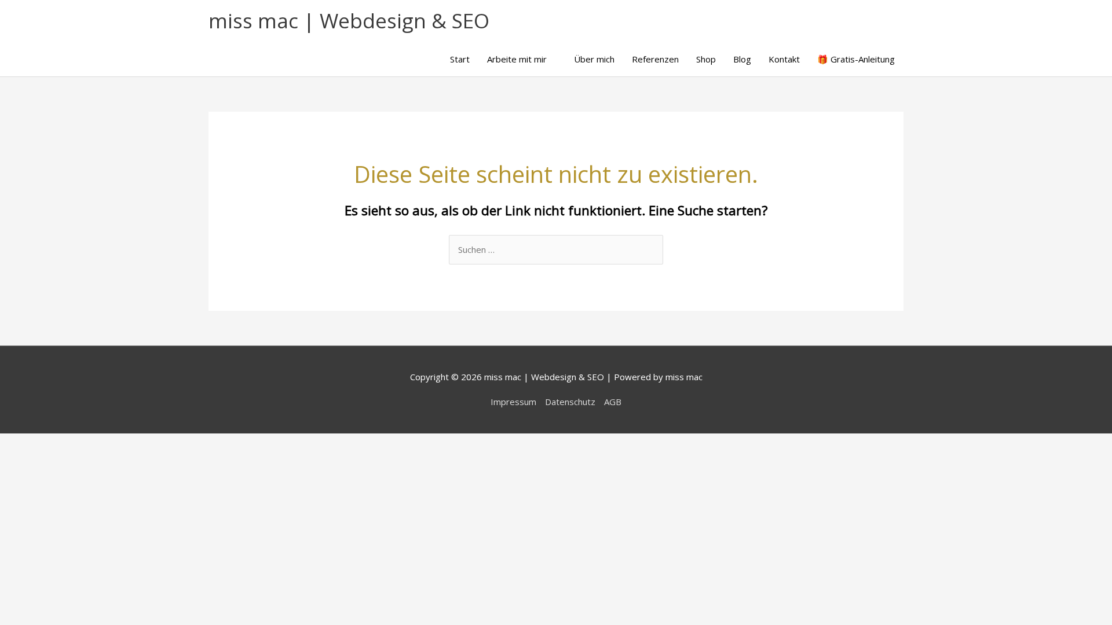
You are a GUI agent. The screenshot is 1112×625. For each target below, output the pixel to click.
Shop (706, 59)
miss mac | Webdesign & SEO (349, 20)
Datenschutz (570, 401)
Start (460, 59)
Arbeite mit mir (517, 59)
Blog (742, 59)
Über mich (594, 59)
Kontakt (784, 59)
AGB (612, 401)
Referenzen (655, 59)
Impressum (513, 401)
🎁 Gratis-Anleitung (856, 59)
